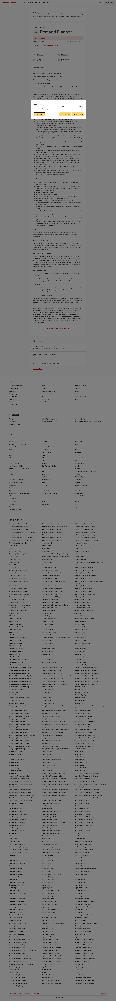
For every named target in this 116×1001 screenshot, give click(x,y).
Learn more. (77, 109)
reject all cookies (65, 114)
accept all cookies (78, 114)
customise (39, 114)
